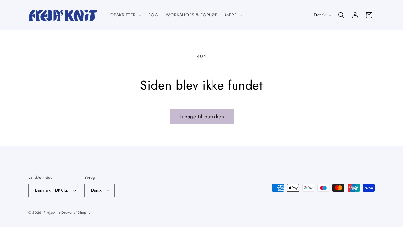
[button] (125, 14)
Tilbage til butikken (201, 116)
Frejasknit (52, 212)
